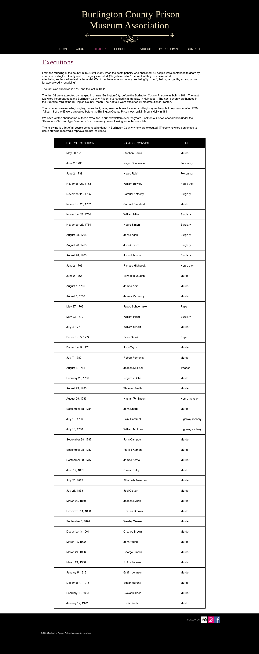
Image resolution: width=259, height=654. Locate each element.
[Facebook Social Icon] (217, 619)
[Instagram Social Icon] (211, 619)
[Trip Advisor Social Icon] (204, 619)
